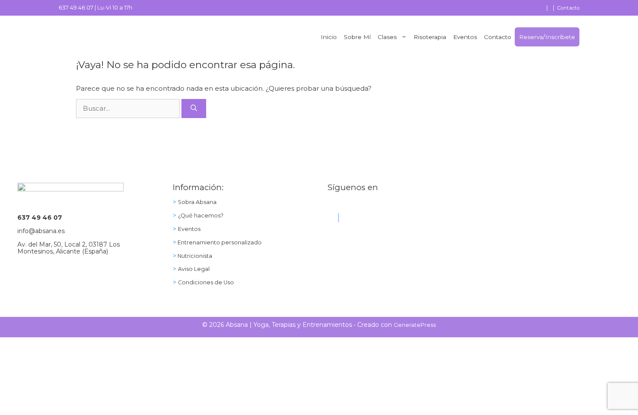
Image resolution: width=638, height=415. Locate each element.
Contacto (568, 8)
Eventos (465, 36)
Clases (387, 36)
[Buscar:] (128, 108)
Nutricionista (194, 256)
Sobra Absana (197, 202)
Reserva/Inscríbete (547, 36)
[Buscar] (193, 109)
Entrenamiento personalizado (219, 242)
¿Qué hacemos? (201, 215)
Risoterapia (430, 36)
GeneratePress (415, 325)
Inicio (329, 36)
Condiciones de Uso (206, 282)
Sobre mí (357, 36)
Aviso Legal (194, 269)
